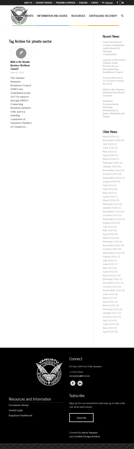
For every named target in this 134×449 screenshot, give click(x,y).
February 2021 (111, 309)
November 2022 (112, 245)
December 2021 (112, 282)
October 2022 (110, 249)
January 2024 (110, 207)
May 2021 (108, 297)
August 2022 (110, 256)
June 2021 (108, 294)
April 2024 (108, 196)
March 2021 (109, 305)
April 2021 (108, 301)
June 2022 (108, 264)
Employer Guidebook (20, 415)
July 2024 (108, 185)
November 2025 (112, 140)
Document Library (19, 405)
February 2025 (111, 162)
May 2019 (108, 328)
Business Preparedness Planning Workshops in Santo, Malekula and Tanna (114, 108)
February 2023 (111, 241)
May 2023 (108, 230)
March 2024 (109, 200)
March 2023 (109, 237)
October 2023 (110, 215)
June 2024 (108, 189)
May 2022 (108, 267)
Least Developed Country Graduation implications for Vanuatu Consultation (114, 48)
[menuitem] (28, 3)
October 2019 (110, 316)
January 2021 (110, 312)
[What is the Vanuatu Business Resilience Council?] (21, 53)
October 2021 (110, 286)
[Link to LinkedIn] (122, 2)
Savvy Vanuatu (90, 432)
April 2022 (108, 271)
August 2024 (110, 181)
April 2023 (108, 234)
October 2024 (110, 174)
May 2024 (108, 192)
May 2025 (108, 151)
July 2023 (108, 226)
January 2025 (110, 166)
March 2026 (109, 136)
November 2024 (112, 170)
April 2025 (108, 155)
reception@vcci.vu (79, 375)
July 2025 (108, 144)
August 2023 (110, 222)
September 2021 (112, 290)
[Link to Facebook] (117, 2)
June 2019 (108, 324)
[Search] (122, 15)
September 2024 (112, 177)
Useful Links (16, 410)
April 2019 (108, 331)
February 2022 (111, 279)
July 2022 (108, 260)
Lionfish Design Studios (87, 436)
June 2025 (108, 147)
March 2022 (109, 275)
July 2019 (108, 320)
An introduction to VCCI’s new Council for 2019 (113, 80)
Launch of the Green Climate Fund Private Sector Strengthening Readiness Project (114, 66)
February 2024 (111, 204)
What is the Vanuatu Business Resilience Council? (20, 65)
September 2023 (112, 219)
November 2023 (112, 211)
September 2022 (112, 252)
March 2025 (109, 158)
